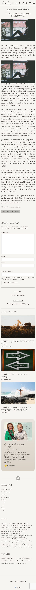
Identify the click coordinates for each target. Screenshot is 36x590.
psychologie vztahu (24, 535)
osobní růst (4, 533)
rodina (15, 537)
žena (8, 547)
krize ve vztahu (21, 525)
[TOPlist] (18, 588)
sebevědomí (4, 541)
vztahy (19, 545)
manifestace (14, 527)
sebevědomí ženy (16, 541)
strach (21, 543)
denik (3, 211)
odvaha (26, 529)
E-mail (3, 262)
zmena (3, 547)
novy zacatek (10, 211)
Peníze (3, 508)
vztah (13, 545)
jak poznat (12, 523)
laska (29, 525)
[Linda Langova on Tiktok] (23, 2)
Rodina (3, 500)
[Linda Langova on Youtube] (29, 2)
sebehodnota (5, 539)
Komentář (5, 232)
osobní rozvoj (5, 531)
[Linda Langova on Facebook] (19, 2)
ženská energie (16, 547)
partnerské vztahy (15, 533)
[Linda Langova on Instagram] (26, 3)
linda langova (5, 527)
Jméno (3, 256)
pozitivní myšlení (6, 535)
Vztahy (3, 503)
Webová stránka (6, 271)
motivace (23, 527)
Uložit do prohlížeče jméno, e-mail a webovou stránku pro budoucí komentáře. (18, 278)
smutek (3, 543)
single (28, 541)
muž (29, 527)
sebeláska (14, 539)
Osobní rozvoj (5, 497)
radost (3, 537)
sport (9, 543)
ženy (24, 547)
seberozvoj (22, 539)
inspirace (4, 523)
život (29, 547)
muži (2, 529)
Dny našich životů (6, 489)
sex (24, 541)
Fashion (3, 511)
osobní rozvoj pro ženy (18, 531)
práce (15, 535)
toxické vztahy (5, 545)
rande (9, 537)
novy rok (9, 529)
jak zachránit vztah (22, 523)
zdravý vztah (26, 545)
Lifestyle (4, 495)
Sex (2, 505)
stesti (15, 543)
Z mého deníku (24, 9)
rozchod (17, 211)
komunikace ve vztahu (7, 525)
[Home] (9, 4)
